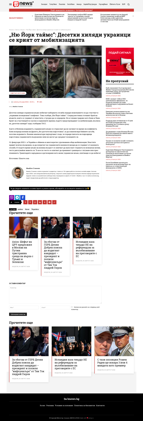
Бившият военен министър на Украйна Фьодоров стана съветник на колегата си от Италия (119, 113)
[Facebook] (25, 202)
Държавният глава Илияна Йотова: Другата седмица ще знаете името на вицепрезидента (119, 133)
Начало (11, 30)
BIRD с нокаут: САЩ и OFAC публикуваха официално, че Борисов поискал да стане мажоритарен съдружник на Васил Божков (119, 102)
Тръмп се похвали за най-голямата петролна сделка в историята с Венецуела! (119, 142)
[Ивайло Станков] (17, 172)
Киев (27, 209)
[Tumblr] (45, 202)
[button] (128, 4)
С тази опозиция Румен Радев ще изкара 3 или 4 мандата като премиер (112, 362)
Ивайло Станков (18, 106)
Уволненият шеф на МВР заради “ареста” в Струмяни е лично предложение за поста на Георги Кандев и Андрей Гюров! (80, 17)
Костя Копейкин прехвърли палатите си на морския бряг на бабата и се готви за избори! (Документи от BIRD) (118, 165)
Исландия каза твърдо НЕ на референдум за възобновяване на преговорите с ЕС (86, 249)
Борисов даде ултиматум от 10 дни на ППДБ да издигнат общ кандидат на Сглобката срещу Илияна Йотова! (119, 123)
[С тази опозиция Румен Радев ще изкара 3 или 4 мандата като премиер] (114, 341)
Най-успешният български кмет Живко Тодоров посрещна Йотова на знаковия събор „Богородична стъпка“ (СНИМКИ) (120, 90)
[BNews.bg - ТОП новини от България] (23, 4)
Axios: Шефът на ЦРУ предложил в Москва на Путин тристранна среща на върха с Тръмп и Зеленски (22, 252)
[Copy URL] (54, 202)
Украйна (35, 209)
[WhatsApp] (35, 202)
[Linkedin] (40, 202)
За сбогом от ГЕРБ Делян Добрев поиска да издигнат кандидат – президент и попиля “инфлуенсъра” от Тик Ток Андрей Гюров (53, 254)
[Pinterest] (30, 202)
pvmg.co (91, 418)
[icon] (11, 198)
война (20, 209)
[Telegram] (49, 202)
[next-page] (133, 16)
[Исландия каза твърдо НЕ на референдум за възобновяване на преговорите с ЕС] (87, 227)
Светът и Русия (19, 30)
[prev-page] (32, 16)
